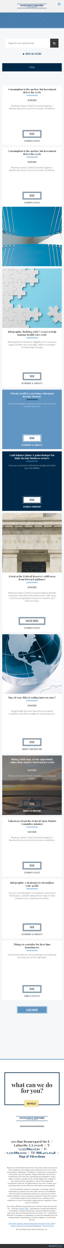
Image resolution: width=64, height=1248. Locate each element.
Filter (32, 67)
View (32, 376)
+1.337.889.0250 (28, 1149)
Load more (32, 1010)
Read (32, 134)
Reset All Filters (33, 53)
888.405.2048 (46, 1152)
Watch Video (32, 621)
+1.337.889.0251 (15, 1152)
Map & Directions (32, 1156)
